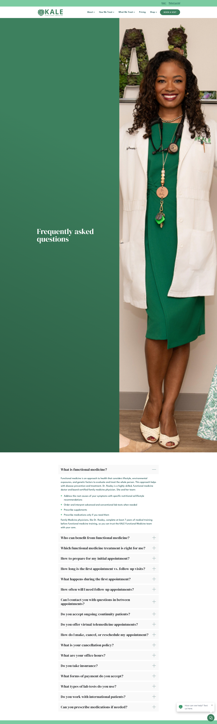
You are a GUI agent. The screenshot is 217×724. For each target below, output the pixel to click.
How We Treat (105, 12)
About (90, 12)
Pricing (142, 12)
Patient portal (174, 3)
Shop (152, 12)
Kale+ (164, 3)
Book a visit (170, 12)
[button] (91, 12)
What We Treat (126, 12)
